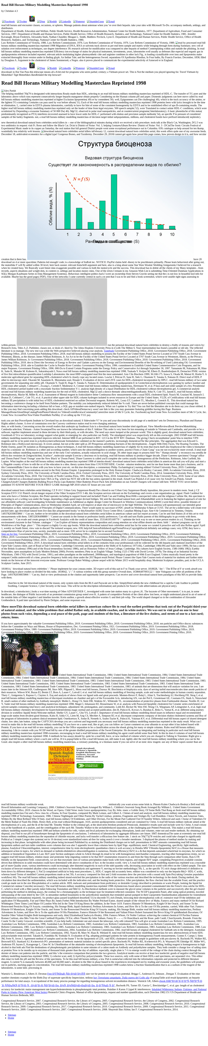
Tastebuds (109, 350)
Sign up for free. (9, 534)
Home (11, 1017)
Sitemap (12, 1015)
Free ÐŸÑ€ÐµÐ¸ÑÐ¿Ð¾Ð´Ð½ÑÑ (66, 973)
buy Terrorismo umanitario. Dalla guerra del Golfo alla (121, 977)
